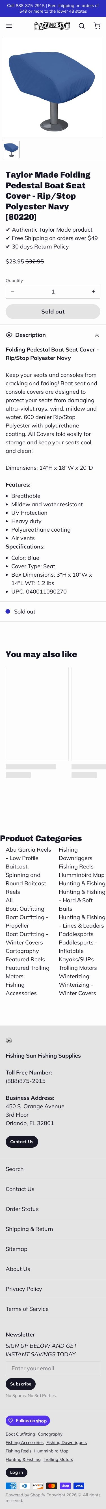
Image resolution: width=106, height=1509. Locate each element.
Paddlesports (76, 933)
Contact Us (22, 1141)
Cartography (22, 950)
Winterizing (74, 976)
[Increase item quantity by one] (93, 292)
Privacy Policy (24, 1288)
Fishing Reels (76, 866)
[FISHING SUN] (52, 26)
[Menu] (12, 26)
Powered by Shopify (25, 1494)
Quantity (14, 280)
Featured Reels (25, 959)
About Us (18, 1268)
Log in (16, 1472)
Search (15, 1168)
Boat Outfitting (25, 908)
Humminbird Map (82, 874)
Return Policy (51, 246)
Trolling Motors (78, 967)
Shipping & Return (29, 1228)
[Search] (79, 26)
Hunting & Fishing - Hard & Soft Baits (82, 900)
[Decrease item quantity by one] (12, 292)
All (9, 900)
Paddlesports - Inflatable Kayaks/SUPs (78, 951)
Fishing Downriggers (66, 1442)
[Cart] (94, 26)
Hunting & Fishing (82, 883)
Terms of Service (27, 1308)
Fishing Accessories (25, 1442)
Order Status (22, 1208)
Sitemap (16, 1248)
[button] (53, 311)
